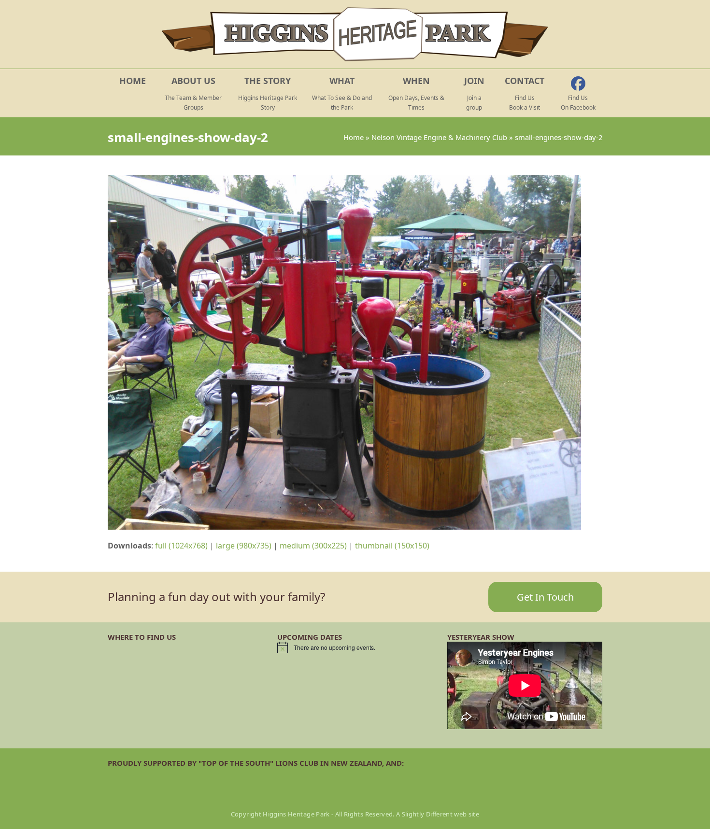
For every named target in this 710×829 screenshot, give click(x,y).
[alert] (354, 647)
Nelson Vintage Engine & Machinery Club (439, 137)
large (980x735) (243, 545)
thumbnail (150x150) (392, 545)
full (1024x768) (181, 545)
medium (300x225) (313, 545)
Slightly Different (427, 814)
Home (353, 137)
